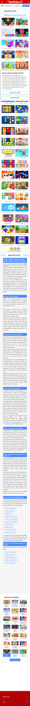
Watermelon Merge (10, 532)
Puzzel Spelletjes (17, 5)
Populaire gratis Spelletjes (9, 5)
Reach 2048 (8, 513)
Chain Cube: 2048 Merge (11, 519)
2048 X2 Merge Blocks (11, 516)
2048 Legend (9, 527)
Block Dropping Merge (11, 508)
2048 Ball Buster (8, 481)
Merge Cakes (14, 467)
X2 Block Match (9, 524)
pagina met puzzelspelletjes (10, 290)
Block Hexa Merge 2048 (11, 521)
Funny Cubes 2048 (10, 511)
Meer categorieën (15, 660)
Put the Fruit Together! (11, 530)
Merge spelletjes (9, 537)
